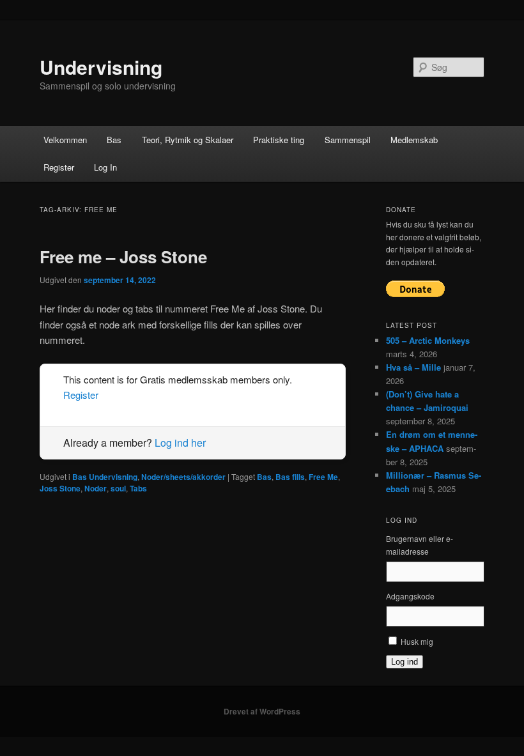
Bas (114, 140)
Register (58, 167)
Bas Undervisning (104, 476)
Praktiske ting (278, 140)
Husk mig (417, 641)
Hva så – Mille (413, 367)
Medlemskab (414, 140)
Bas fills (290, 476)
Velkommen (65, 140)
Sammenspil (348, 140)
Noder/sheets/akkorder (183, 476)
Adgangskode (410, 595)
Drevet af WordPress (262, 711)
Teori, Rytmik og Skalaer (187, 140)
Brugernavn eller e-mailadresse (419, 545)
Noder (95, 488)
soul (118, 488)
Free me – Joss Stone (123, 256)
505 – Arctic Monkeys (428, 340)
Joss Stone (60, 488)
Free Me (323, 476)
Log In (105, 167)
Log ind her (180, 442)
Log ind (404, 662)
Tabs (138, 488)
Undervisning (101, 67)
